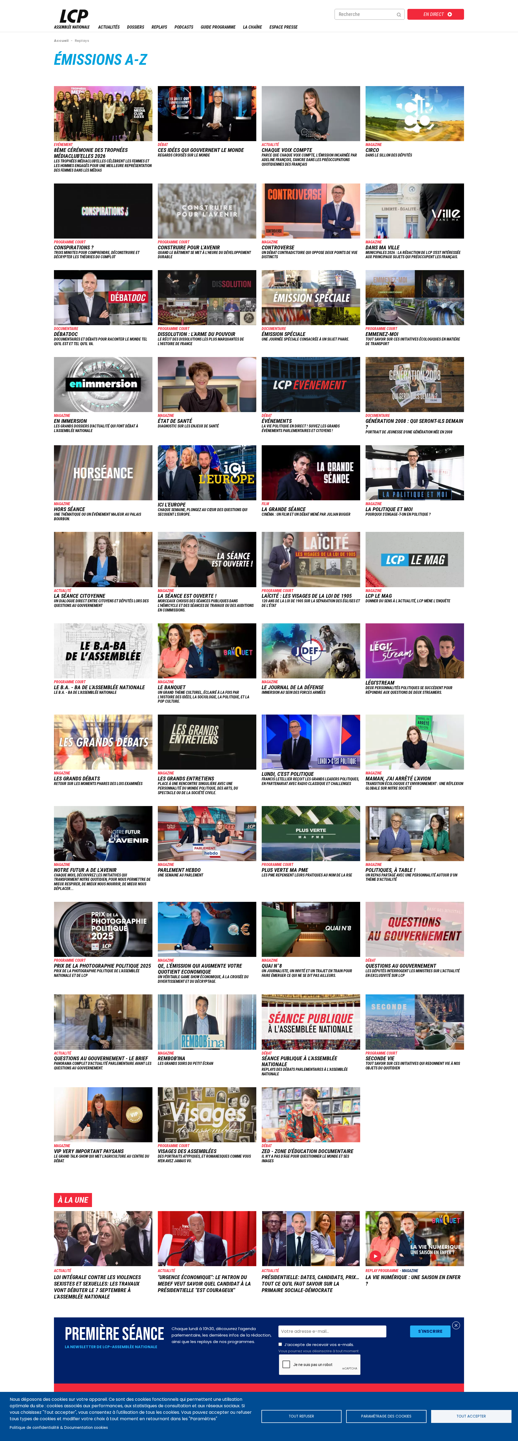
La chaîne (252, 27)
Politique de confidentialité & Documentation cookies (59, 1427)
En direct (434, 14)
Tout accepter (471, 1416)
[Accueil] (72, 27)
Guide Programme (218, 27)
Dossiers (135, 27)
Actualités (109, 27)
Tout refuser (301, 1416)
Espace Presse (284, 27)
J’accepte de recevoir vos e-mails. (318, 1348)
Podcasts (184, 27)
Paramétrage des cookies (386, 1416)
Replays (159, 27)
